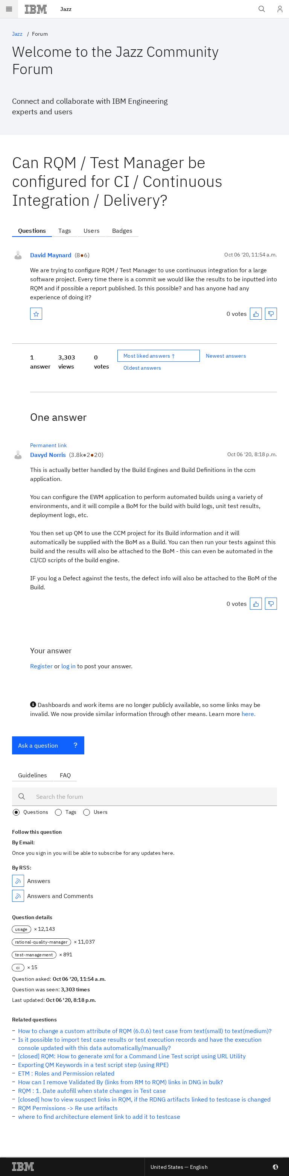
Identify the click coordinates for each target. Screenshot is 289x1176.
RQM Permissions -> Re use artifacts (68, 1108)
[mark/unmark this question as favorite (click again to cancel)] (36, 314)
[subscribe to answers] (18, 881)
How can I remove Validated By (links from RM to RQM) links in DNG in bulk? (120, 1082)
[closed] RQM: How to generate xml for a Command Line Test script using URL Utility (132, 1056)
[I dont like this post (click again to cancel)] (271, 314)
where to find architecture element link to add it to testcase (99, 1116)
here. (249, 714)
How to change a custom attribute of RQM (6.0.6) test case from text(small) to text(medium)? (145, 1031)
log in (68, 666)
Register (41, 666)
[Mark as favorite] (36, 314)
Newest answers (226, 355)
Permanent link (48, 445)
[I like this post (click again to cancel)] (256, 314)
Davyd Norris (48, 454)
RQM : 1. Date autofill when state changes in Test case (92, 1090)
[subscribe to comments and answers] (18, 896)
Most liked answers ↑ (149, 355)
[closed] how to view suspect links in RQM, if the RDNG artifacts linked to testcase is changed (144, 1099)
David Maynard (50, 255)
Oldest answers (142, 367)
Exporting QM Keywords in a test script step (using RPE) (93, 1064)
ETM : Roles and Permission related (66, 1073)
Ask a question (38, 745)
